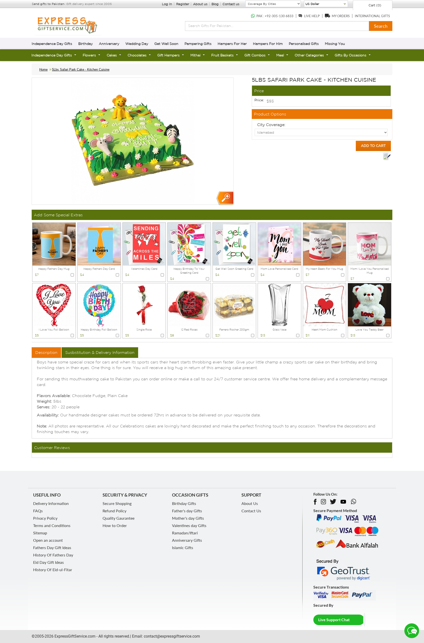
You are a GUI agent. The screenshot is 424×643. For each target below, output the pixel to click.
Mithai (195, 55)
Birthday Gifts (184, 503)
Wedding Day (136, 44)
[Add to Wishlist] (387, 156)
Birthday (85, 44)
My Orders (341, 16)
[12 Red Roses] (189, 304)
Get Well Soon (166, 44)
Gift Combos (254, 55)
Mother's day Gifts (188, 518)
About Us (249, 503)
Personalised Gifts (304, 44)
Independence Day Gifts (52, 44)
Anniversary (109, 44)
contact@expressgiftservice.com (171, 636)
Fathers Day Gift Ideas (52, 547)
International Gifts (372, 16)
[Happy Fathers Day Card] (99, 244)
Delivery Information (51, 503)
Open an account (48, 540)
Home (43, 69)
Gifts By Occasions (350, 55)
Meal (280, 55)
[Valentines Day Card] (144, 244)
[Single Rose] (144, 304)
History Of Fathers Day (53, 555)
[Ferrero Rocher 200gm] (234, 304)
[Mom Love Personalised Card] (279, 244)
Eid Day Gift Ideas (48, 562)
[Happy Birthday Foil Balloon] (99, 304)
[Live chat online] (411, 630)
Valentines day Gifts (189, 525)
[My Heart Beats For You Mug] (324, 244)
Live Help (312, 16)
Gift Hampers (168, 55)
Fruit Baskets (222, 55)
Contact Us (251, 510)
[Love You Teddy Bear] (369, 304)
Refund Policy (114, 510)
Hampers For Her (232, 44)
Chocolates (137, 55)
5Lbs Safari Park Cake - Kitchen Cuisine (80, 69)
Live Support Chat (334, 619)
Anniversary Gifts (187, 540)
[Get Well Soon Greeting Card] (234, 244)
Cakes (112, 55)
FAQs (38, 510)
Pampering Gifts (198, 44)
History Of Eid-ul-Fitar (52, 569)
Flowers (89, 55)
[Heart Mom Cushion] (324, 304)
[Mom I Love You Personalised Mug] (369, 244)
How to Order (115, 525)
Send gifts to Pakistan (48, 3)
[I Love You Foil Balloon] (54, 304)
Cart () (374, 5)
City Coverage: (271, 124)
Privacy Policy (45, 518)
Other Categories (309, 55)
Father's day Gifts (187, 510)
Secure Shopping (117, 503)
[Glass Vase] (279, 304)
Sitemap (40, 532)
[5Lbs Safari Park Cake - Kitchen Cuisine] (224, 198)
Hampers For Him (268, 44)
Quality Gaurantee (118, 518)
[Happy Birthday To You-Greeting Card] (189, 244)
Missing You (335, 44)
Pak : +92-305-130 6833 (274, 16)
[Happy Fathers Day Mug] (54, 244)
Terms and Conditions (51, 525)
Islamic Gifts (182, 547)
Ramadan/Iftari (185, 532)
